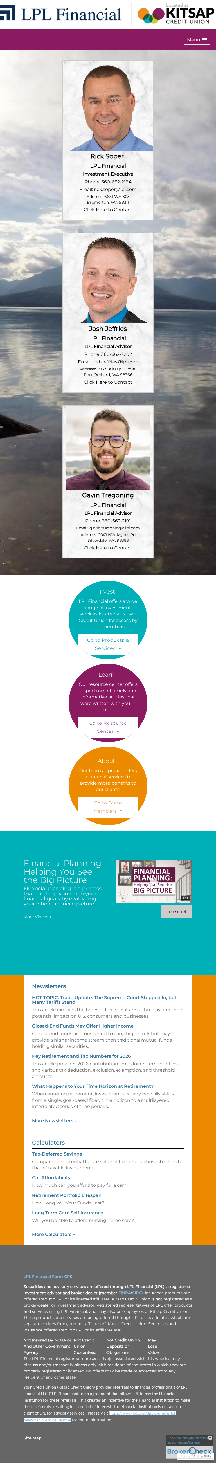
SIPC (136, 1292)
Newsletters (49, 986)
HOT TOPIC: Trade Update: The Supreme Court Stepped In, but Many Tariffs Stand (104, 1000)
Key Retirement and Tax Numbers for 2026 (81, 1056)
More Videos (37, 917)
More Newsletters (54, 1120)
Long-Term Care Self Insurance (67, 1212)
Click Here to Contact (108, 209)
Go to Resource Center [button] (108, 727)
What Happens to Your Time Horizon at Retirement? (93, 1086)
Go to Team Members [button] (107, 807)
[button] (197, 40)
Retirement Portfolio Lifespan (67, 1195)
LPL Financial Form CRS (48, 1276)
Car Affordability (51, 1177)
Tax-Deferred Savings (57, 1154)
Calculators (48, 1142)
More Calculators (53, 1234)
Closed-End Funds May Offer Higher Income (83, 1026)
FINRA (124, 1292)
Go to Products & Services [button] (108, 644)
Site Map (33, 1437)
